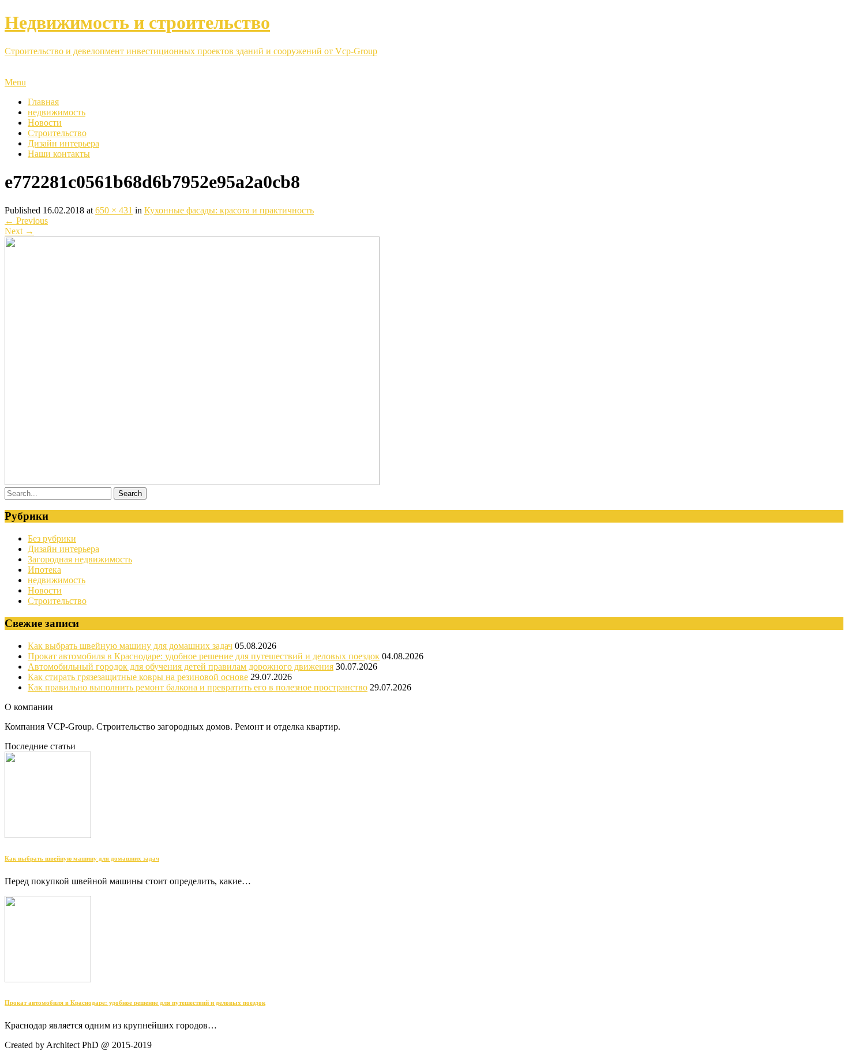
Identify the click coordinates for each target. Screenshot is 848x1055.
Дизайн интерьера (63, 143)
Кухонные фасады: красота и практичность (229, 210)
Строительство (57, 133)
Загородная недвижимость (80, 559)
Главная (43, 102)
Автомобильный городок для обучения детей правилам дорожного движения (180, 666)
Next (19, 231)
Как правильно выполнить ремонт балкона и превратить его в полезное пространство (197, 687)
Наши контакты (59, 154)
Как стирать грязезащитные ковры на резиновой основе (138, 677)
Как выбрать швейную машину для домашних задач (130, 646)
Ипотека (44, 570)
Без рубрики (52, 538)
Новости (45, 122)
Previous (26, 221)
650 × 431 (114, 210)
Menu (15, 82)
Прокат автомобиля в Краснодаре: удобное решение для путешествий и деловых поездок (204, 656)
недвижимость (56, 112)
